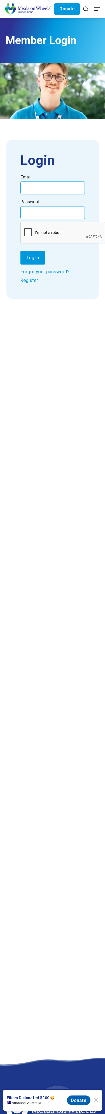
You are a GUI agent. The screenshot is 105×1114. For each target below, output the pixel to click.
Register (29, 280)
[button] (97, 9)
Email (25, 177)
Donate (67, 9)
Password (29, 201)
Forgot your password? (44, 271)
